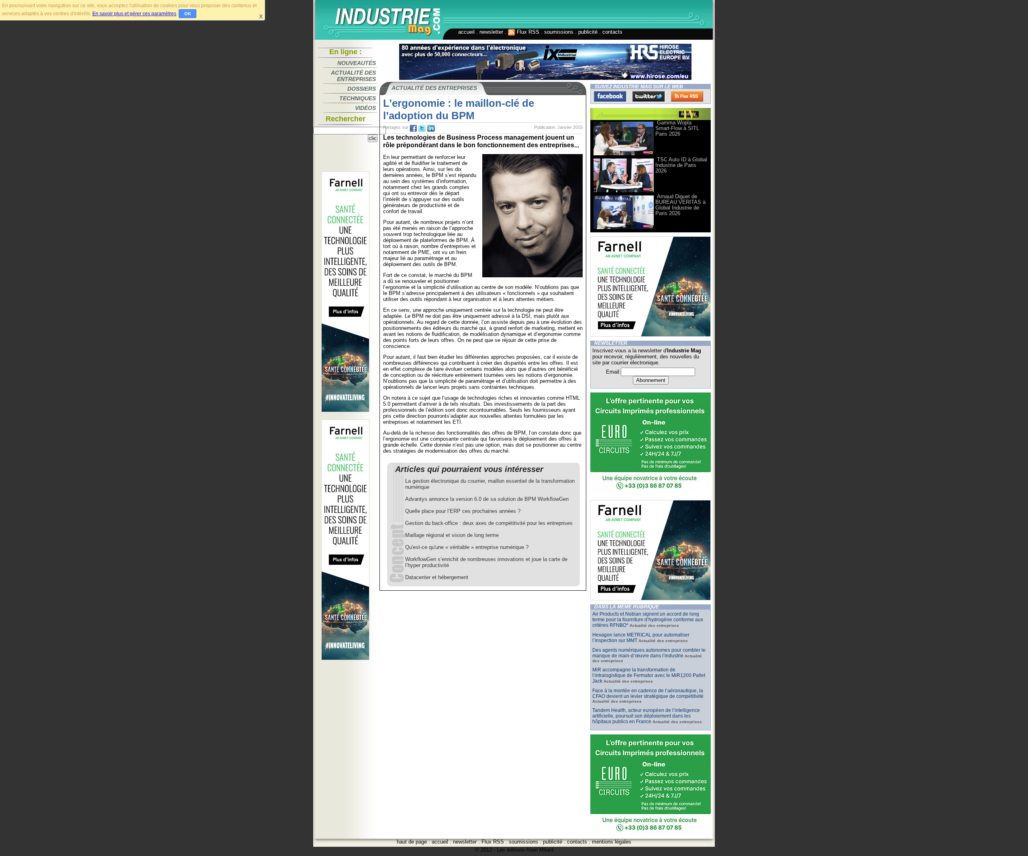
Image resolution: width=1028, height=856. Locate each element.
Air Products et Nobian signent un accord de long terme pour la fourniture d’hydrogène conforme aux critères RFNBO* (647, 619)
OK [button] (187, 13)
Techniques (357, 98)
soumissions (558, 32)
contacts (612, 32)
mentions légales (611, 842)
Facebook (610, 96)
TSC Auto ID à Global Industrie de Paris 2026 (681, 165)
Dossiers (361, 88)
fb (413, 128)
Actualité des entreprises (353, 75)
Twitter (648, 96)
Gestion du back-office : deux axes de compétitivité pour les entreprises (489, 523)
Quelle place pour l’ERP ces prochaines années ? (462, 511)
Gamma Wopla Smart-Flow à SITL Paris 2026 (677, 128)
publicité (588, 32)
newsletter (491, 32)
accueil (466, 32)
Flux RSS (527, 32)
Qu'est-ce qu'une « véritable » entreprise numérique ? (466, 547)
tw (422, 128)
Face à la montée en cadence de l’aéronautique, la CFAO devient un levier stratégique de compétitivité (648, 693)
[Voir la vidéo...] (623, 154)
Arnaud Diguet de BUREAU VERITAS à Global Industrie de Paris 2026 (680, 204)
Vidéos (365, 108)
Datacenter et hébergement (436, 577)
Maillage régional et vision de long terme (452, 535)
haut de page (412, 842)
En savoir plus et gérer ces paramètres (134, 13)
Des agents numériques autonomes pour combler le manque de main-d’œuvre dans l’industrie (649, 653)
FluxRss (687, 96)
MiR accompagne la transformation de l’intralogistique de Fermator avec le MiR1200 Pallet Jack (648, 675)
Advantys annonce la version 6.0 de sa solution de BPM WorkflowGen (487, 499)
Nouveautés (356, 63)
